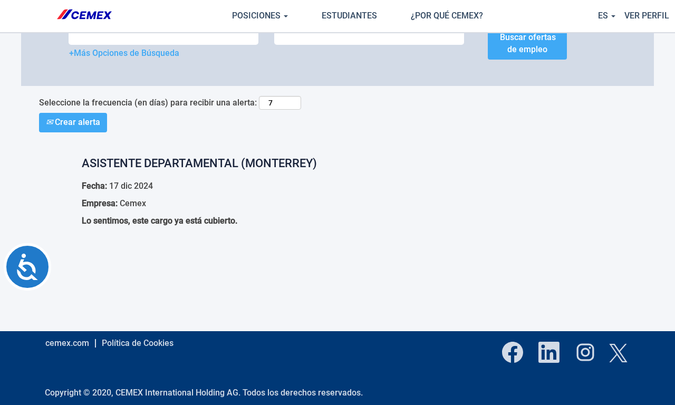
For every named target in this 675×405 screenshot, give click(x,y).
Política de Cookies (137, 343)
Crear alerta (76, 122)
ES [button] (604, 16)
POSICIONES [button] (257, 16)
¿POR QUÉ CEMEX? (447, 16)
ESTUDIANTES (349, 16)
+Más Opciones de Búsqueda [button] (124, 53)
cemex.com (67, 343)
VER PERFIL (646, 16)
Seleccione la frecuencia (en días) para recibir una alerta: (148, 103)
